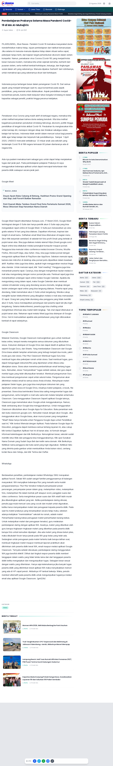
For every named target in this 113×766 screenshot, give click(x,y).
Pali (96, 282)
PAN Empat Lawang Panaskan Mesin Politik (45, 14)
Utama (5, 607)
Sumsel (20, 9)
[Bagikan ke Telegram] (48, 761)
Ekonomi (49, 9)
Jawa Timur (35, 9)
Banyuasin (96, 291)
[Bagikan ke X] (39, 761)
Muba (83, 291)
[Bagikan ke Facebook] (34, 761)
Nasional (84, 286)
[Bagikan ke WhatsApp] (43, 761)
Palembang (85, 295)
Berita (84, 277)
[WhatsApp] (109, 3)
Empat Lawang (86, 300)
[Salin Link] (52, 761)
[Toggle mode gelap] (104, 4)
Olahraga (61, 9)
